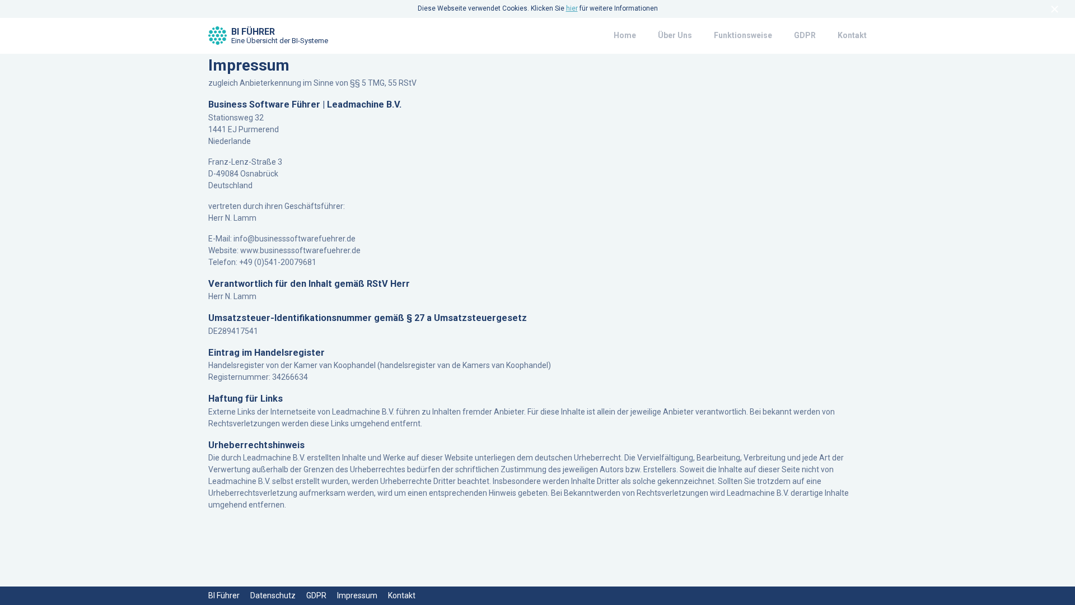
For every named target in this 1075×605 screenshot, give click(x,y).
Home (625, 35)
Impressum (357, 595)
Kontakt (852, 35)
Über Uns (675, 35)
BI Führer (279, 35)
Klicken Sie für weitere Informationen (594, 8)
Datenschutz (273, 595)
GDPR (805, 35)
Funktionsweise (743, 35)
